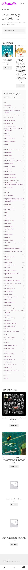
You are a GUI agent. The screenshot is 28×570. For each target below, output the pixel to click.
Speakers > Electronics (10, 323)
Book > (7, 147)
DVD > (6, 215)
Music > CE (7, 259)
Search (14, 567)
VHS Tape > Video (9, 348)
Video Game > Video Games (11, 364)
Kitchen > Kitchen (9, 240)
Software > (7, 315)
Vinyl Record (8, 373)
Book (6, 144)
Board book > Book (10, 138)
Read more (14, 504)
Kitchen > (7, 237)
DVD (6, 212)
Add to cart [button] (7, 68)
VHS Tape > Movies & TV (11, 345)
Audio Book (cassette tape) (12, 115)
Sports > (7, 329)
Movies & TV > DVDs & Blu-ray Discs (13, 251)
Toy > (6, 334)
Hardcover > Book (9, 229)
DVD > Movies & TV (9, 220)
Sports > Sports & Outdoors (12, 331)
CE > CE (7, 192)
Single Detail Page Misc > (11, 308)
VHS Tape (7, 342)
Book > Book (8, 152)
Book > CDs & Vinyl (9, 158)
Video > (7, 351)
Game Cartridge (9, 226)
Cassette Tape (8, 187)
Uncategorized (9, 340)
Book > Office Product (10, 174)
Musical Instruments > (10, 270)
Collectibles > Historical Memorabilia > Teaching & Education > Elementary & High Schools (14, 199)
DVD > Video (8, 223)
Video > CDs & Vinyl (9, 353)
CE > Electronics (9, 195)
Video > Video (8, 362)
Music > (7, 254)
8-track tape (8, 105)
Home (4, 9)
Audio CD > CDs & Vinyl (10, 120)
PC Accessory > (9, 291)
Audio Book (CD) (9, 117)
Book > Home (8, 169)
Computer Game (9, 207)
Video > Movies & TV (10, 359)
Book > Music (8, 172)
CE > (6, 190)
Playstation (8, 299)
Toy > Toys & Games (10, 337)
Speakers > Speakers (10, 326)
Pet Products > (9, 294)
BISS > (6, 133)
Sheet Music (8, 305)
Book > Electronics (10, 166)
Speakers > (8, 320)
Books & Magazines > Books (12, 180)
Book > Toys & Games (10, 177)
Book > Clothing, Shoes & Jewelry (13, 160)
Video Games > (8, 367)
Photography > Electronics (12, 297)
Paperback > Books (10, 288)
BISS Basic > (8, 136)
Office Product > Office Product (12, 280)
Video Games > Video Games (12, 370)
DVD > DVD (7, 218)
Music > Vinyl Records (10, 265)
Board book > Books (10, 141)
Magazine (7, 245)
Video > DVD (8, 356)
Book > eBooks (9, 163)
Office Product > (9, 277)
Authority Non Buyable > (11, 126)
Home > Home (8, 234)
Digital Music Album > (10, 209)
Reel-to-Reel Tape (9, 302)
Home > (7, 232)
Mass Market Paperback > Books (13, 248)
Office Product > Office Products (13, 283)
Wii (6, 376)
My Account (4, 567)
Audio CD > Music (9, 123)
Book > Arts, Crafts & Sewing (12, 149)
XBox (6, 378)
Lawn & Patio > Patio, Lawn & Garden (14, 243)
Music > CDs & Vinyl (10, 256)
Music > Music (8, 262)
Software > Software (10, 318)
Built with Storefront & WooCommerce (11, 562)
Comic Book (8, 204)
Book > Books (8, 155)
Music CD (7, 267)
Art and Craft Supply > (10, 108)
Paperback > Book (9, 286)
